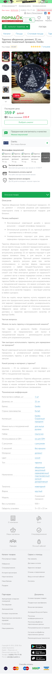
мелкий (38, 479)
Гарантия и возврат (34, 568)
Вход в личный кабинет (36, 577)
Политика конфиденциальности (35, 617)
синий (37, 458)
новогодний (40, 486)
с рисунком (40, 443)
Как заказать (32, 559)
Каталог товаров (9, 554)
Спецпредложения (8, 568)
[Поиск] (30, 20)
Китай (37, 411)
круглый (38, 491)
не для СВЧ (40, 439)
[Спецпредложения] (39, 530)
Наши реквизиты (8, 628)
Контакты (31, 581)
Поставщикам (6, 605)
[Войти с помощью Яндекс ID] (49, 13)
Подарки (5, 586)
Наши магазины (7, 577)
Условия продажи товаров (37, 598)
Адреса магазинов (8, 6)
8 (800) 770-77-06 (28, 10)
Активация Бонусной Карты (37, 612)
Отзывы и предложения (36, 572)
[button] (16, 26)
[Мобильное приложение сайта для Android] (38, 646)
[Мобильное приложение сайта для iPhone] (38, 652)
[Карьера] (13, 541)
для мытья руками (39, 428)
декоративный (41, 481)
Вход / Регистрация (34, 13)
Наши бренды (7, 581)
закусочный (40, 470)
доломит (38, 453)
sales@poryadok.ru (13, 657)
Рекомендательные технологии (39, 638)
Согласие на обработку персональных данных (36, 633)
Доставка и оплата (34, 563)
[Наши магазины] (13, 530)
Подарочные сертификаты (37, 603)
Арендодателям (7, 609)
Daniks (37, 406)
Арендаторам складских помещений (10, 600)
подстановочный (42, 476)
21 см (37, 401)
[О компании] (13, 518)
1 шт (37, 397)
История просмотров (9, 573)
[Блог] (39, 518)
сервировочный (42, 473)
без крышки (40, 448)
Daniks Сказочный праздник (40, 419)
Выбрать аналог (26, 122)
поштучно (39, 434)
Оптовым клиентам (39, 6)
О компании (6, 624)
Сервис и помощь (35, 554)
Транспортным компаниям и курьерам (12, 619)
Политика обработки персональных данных (36, 623)
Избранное (6, 564)
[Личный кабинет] (39, 541)
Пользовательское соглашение (39, 628)
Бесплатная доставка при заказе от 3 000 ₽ (25, 168)
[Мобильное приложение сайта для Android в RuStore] (38, 658)
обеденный (40, 467)
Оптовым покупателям (10, 614)
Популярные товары (9, 559)
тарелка (38, 462)
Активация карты (25, 6)
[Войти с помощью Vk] (45, 13)
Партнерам (6, 594)
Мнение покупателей (19, 134)
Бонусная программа (35, 607)
